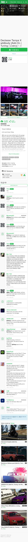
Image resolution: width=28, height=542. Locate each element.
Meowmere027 (10, 215)
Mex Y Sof (9, 254)
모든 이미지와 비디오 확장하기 (14, 117)
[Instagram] (9, 59)
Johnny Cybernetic (12, 310)
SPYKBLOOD (10, 318)
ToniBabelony (10, 400)
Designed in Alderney (6, 535)
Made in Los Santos (5, 536)
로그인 (14, 416)
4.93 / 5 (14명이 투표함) (5, 125)
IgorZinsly (9, 338)
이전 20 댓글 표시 (14, 185)
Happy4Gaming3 (11, 329)
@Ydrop (9, 198)
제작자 (11, 189)
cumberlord (10, 301)
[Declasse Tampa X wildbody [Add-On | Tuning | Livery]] (14, 95)
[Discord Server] (11, 59)
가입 (20, 416)
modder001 (9, 363)
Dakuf (8, 407)
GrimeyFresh (10, 351)
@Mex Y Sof (10, 292)
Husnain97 (9, 196)
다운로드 (15, 49)
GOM (8, 391)
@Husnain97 (10, 207)
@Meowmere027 (11, 226)
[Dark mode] (24, 2)
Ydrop (10, 58)
